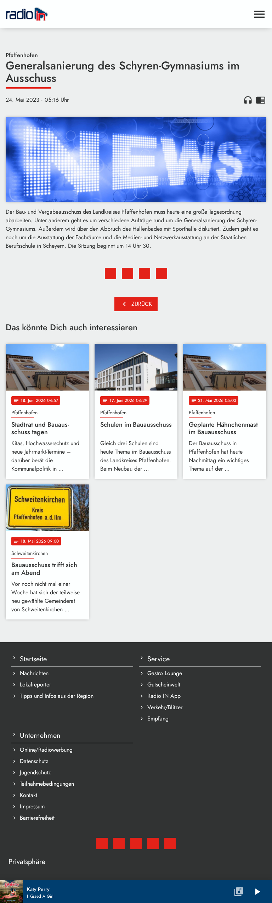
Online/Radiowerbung (46, 750)
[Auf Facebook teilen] (110, 273)
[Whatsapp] (153, 843)
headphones (248, 100)
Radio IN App (164, 696)
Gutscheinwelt (163, 684)
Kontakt (28, 795)
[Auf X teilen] (127, 273)
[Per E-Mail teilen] (161, 273)
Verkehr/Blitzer (164, 707)
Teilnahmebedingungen (47, 784)
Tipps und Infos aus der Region (57, 696)
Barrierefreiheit (37, 818)
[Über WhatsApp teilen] (144, 273)
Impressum (32, 806)
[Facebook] (119, 843)
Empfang (158, 718)
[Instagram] (136, 843)
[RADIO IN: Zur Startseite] (127, 14)
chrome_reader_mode (261, 100)
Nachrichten (34, 673)
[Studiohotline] (170, 843)
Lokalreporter (35, 684)
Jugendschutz (35, 772)
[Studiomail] (102, 843)
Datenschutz (34, 761)
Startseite (33, 659)
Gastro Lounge (164, 673)
